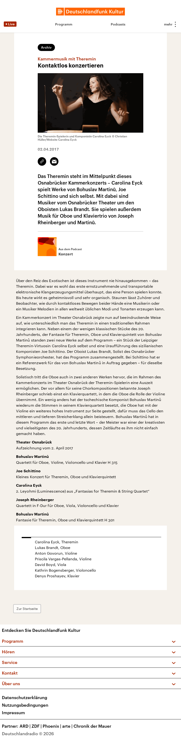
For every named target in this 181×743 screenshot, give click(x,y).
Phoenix (52, 726)
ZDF (37, 726)
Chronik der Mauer (92, 726)
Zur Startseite (27, 609)
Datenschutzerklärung (24, 697)
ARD (25, 726)
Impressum (13, 712)
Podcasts (118, 24)
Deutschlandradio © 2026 (28, 733)
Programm (63, 24)
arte (67, 726)
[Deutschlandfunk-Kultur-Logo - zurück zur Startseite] (90, 11)
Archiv (46, 47)
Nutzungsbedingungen (25, 705)
